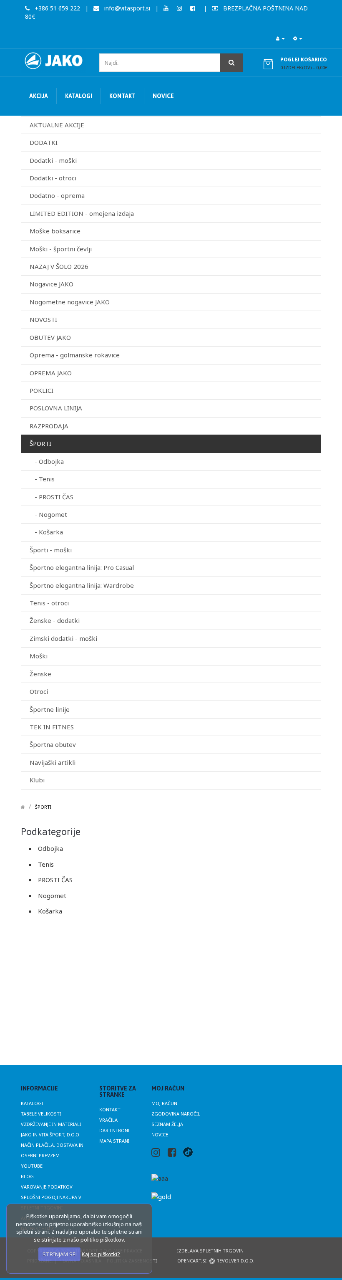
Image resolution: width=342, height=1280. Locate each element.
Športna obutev (53, 744)
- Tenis (42, 479)
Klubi (37, 780)
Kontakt (110, 1109)
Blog (27, 1176)
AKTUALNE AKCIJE (57, 125)
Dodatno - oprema (57, 195)
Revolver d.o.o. (234, 1260)
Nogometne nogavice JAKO (70, 302)
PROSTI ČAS (55, 879)
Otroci (39, 691)
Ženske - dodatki (55, 620)
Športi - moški (51, 550)
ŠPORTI (40, 443)
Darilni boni (114, 1130)
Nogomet (52, 895)
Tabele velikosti (41, 1114)
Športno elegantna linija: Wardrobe (82, 585)
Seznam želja (167, 1124)
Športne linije (50, 709)
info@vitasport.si (126, 8)
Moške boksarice (55, 231)
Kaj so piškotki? (101, 1254)
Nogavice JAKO (51, 284)
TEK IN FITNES (52, 727)
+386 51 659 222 (56, 8)
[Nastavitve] (297, 38)
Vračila (108, 1120)
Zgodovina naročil (175, 1114)
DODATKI (44, 142)
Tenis (46, 864)
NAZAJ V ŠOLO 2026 (59, 266)
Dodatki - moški (53, 160)
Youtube (32, 1166)
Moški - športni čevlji (61, 249)
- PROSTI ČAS (51, 497)
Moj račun (164, 1103)
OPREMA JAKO (51, 373)
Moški (39, 656)
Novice (159, 1134)
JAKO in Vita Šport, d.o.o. (50, 1134)
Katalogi (32, 1103)
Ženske (40, 674)
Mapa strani (114, 1141)
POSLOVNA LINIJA (56, 408)
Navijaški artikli (52, 762)
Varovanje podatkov (47, 1187)
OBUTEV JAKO (50, 337)
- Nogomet (48, 514)
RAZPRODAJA (49, 426)
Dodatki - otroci (53, 178)
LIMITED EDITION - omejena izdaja (82, 213)
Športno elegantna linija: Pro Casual (82, 567)
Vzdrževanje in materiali (51, 1124)
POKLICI (41, 390)
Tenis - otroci (49, 603)
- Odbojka (47, 461)
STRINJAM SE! (60, 1254)
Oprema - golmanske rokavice (75, 355)
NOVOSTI (43, 319)
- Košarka (46, 532)
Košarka (50, 911)
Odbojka (50, 848)
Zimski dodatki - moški (63, 638)
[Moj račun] (280, 38)
